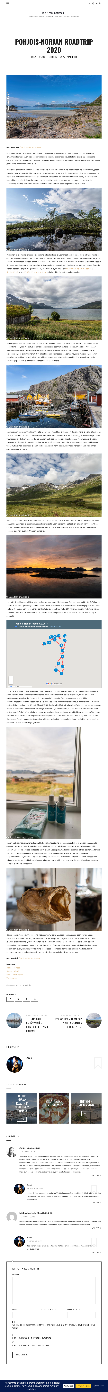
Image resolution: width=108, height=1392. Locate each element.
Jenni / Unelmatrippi (29, 1148)
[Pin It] (26, 999)
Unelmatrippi (12, 272)
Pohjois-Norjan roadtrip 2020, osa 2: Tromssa (21, 1103)
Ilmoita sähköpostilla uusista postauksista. (30, 1345)
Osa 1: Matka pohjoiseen (30, 147)
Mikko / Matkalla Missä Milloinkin (36, 1213)
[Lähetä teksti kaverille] (34, 999)
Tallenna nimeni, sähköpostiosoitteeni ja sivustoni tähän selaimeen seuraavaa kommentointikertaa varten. (53, 1326)
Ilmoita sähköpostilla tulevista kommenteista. (32, 1338)
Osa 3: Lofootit (13, 971)
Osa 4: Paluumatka (14, 975)
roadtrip (27, 985)
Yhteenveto (11, 978)
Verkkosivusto (73, 1309)
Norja (33, 57)
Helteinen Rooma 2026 (86, 1103)
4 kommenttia (52, 57)
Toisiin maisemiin (84, 269)
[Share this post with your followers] (18, 999)
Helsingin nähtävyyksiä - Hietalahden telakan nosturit (30, 1024)
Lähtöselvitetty (30, 272)
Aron (29, 1185)
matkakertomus (14, 985)
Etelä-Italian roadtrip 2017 (54, 1103)
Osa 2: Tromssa (13, 968)
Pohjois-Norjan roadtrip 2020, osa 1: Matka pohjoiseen (78, 1022)
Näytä (22, 1119)
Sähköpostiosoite (48, 1309)
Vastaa (95, 1175)
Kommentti (17, 1274)
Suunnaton (71, 269)
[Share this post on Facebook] (10, 999)
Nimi (14, 1309)
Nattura (43, 272)
